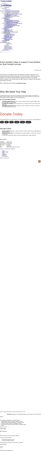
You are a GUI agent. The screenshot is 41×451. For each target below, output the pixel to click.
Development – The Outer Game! (13, 21)
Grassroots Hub (9, 26)
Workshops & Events (8, 30)
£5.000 (22, 122)
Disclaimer (4, 155)
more (6, 134)
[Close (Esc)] (0, 419)
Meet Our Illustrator (8, 48)
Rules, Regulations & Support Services (14, 23)
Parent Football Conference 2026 (11, 31)
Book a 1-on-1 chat (8, 29)
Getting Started (7, 16)
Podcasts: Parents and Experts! (12, 20)
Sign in (1, 42)
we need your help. (21, 83)
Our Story (6, 13)
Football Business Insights (11, 24)
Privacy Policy (5, 156)
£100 (7, 122)
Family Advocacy (5, 50)
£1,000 (16, 122)
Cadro (7, 44)
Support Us (6, 45)
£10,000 (28, 122)
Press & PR (4, 38)
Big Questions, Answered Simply (13, 25)
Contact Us (6, 17)
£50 (2, 122)
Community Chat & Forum (9, 35)
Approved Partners (8, 46)
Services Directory (8, 47)
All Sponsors (9, 43)
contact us (37, 131)
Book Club (6, 28)
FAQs (3, 152)
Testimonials (6, 40)
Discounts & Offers (8, 37)
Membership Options (8, 36)
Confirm (5, 444)
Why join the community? (9, 34)
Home (3, 150)
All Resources (7, 27)
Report (5, 428)
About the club (7, 14)
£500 (12, 122)
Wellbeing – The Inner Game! (12, 22)
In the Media (6, 39)
